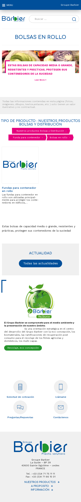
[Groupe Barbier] (13, 19)
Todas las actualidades (40, 263)
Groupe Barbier (70, 5)
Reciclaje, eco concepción (23, 347)
